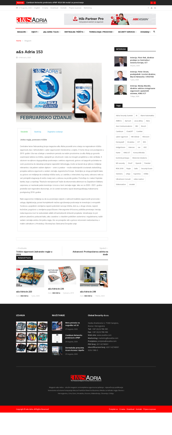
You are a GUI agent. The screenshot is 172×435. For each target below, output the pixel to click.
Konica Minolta (139, 152)
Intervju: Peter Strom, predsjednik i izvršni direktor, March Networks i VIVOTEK (143, 74)
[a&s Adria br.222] (42, 330)
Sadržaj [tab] (37, 132)
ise (139, 147)
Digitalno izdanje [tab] (55, 132)
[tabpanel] (62, 183)
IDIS (144, 142)
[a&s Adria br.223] (32, 330)
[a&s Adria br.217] (32, 352)
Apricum (128, 121)
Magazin (27, 40)
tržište (146, 174)
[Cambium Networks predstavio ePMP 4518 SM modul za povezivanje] (57, 339)
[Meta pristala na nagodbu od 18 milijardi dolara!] (57, 326)
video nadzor (139, 179)
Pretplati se (113, 409)
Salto (136, 168)
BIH (136, 126)
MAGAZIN (21, 32)
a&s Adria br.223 (24, 292)
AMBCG (119, 121)
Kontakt (64, 8)
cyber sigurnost (122, 137)
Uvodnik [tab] (24, 132)
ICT (138, 142)
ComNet (139, 131)
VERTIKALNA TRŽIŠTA (74, 32)
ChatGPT (129, 131)
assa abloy (138, 121)
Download (54, 8)
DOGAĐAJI (145, 32)
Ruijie (129, 168)
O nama (45, 8)
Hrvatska (130, 142)
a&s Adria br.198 (88, 292)
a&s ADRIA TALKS (51, 32)
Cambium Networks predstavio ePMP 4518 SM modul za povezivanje (55, 3)
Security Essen (146, 168)
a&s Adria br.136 (56, 289)
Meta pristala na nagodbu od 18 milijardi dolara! (72, 325)
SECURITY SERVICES (126, 32)
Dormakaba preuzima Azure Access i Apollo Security (74, 350)
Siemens (119, 174)
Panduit (147, 163)
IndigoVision (120, 147)
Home (18, 40)
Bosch (143, 126)
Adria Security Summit (124, 115)
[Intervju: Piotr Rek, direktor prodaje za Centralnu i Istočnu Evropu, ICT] (121, 61)
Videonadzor (121, 184)
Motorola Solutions (139, 158)
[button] (151, 3)
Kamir (118, 152)
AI (136, 115)
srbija (128, 174)
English (37, 8)
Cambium (119, 131)
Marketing (88, 8)
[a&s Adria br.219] (42, 341)
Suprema (137, 174)
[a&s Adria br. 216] (42, 352)
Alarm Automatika (147, 115)
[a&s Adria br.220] (32, 341)
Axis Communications (124, 126)
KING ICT (127, 152)
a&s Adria (24, 296)
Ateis (148, 121)
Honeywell (120, 142)
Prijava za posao (75, 8)
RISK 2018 (119, 168)
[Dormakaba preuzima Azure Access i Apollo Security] (57, 351)
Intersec (132, 147)
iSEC (145, 147)
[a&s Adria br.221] (21, 341)
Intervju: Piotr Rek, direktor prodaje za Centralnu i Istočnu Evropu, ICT (142, 60)
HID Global (135, 137)
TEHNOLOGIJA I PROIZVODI (101, 32)
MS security (120, 163)
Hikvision (145, 137)
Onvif (130, 163)
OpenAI (138, 163)
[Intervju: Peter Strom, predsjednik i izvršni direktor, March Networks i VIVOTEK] (121, 75)
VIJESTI (34, 32)
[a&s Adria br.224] (21, 330)
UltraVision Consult (123, 179)
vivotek (132, 184)
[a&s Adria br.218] (21, 352)
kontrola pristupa (122, 158)
